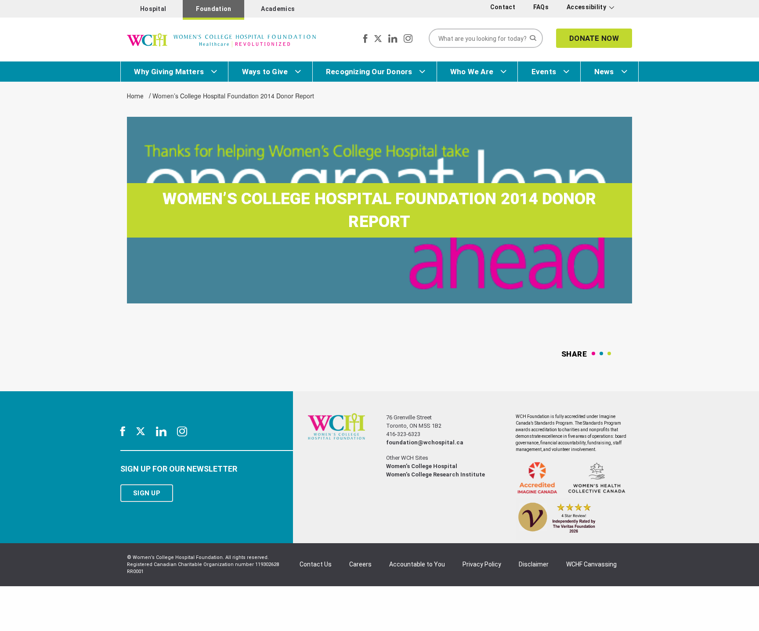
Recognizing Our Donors (369, 71)
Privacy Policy (482, 564)
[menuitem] (504, 7)
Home (135, 96)
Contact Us (316, 564)
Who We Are (471, 71)
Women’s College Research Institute (435, 474)
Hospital (153, 8)
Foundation (213, 8)
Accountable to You (417, 564)
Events (543, 71)
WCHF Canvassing (591, 564)
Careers (360, 564)
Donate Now (594, 38)
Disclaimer (534, 564)
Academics (278, 8)
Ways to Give (265, 71)
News (604, 71)
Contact (502, 7)
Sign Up (146, 493)
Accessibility (586, 7)
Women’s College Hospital (421, 466)
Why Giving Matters (169, 71)
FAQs (541, 7)
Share (574, 354)
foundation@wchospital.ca (424, 442)
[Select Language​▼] (624, 9)
